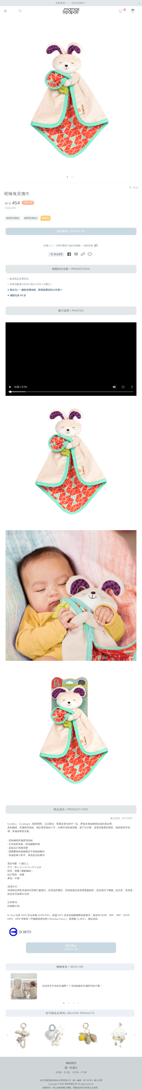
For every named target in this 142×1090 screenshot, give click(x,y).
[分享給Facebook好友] (69, 254)
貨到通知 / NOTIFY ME (71, 231)
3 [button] (73, 1003)
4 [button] (78, 1003)
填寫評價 (88, 245)
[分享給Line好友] (76, 254)
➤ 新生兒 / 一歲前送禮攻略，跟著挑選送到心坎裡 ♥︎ (34, 290)
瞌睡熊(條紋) (31, 218)
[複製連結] (83, 254)
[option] (69, 100)
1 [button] (67, 177)
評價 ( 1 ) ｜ (50, 245)
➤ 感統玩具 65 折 (16, 295)
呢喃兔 (45, 218)
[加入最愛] (89, 254)
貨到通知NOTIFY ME (71, 947)
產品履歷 (58, 254)
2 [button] (72, 177)
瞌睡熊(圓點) (13, 218)
